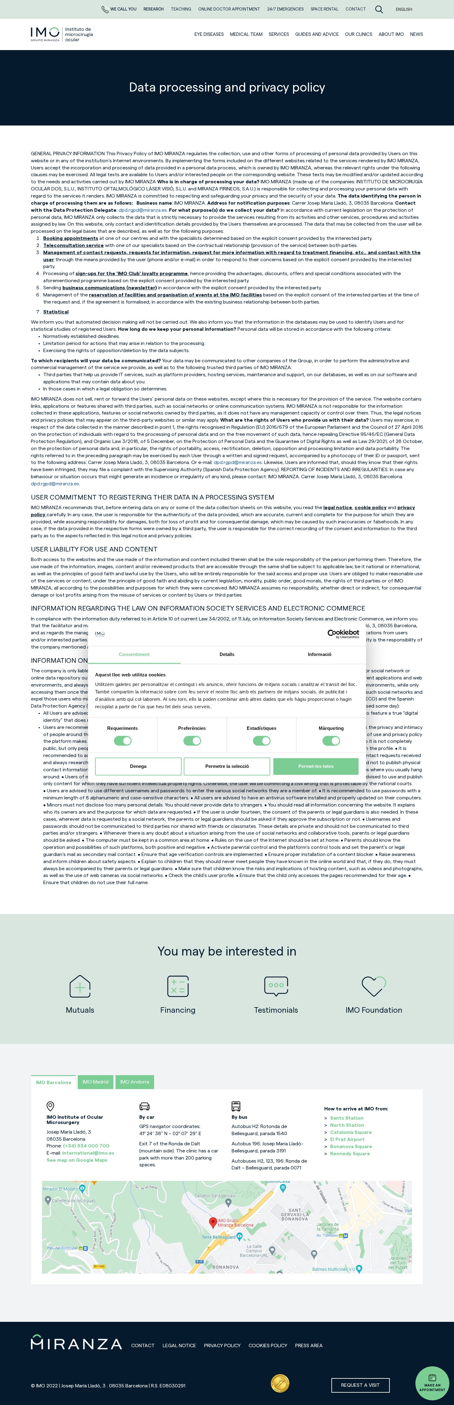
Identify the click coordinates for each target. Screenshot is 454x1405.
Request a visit (360, 1385)
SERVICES (279, 34)
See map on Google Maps (77, 1160)
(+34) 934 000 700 (86, 1145)
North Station (347, 1125)
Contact (143, 1345)
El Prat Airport (347, 1139)
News (416, 34)
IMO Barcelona (53, 1082)
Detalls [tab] (227, 654)
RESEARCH (154, 9)
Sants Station (347, 1118)
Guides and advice (317, 34)
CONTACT (356, 9)
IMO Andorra (134, 1081)
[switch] (192, 741)
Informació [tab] (319, 654)
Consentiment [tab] (134, 654)
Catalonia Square (351, 1132)
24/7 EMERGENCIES (286, 9)
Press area (309, 1345)
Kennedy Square (350, 1153)
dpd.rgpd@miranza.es (143, 210)
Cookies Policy (268, 1345)
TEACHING (181, 9)
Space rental (325, 9)
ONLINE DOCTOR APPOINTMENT (229, 9)
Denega (138, 766)
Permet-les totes (316, 766)
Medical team (246, 34)
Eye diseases (209, 34)
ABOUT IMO (391, 34)
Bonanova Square (351, 1146)
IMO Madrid (95, 1081)
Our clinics (358, 34)
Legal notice (179, 1345)
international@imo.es (88, 1153)
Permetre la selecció (227, 766)
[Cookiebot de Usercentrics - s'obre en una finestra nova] (332, 634)
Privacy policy (222, 1345)
